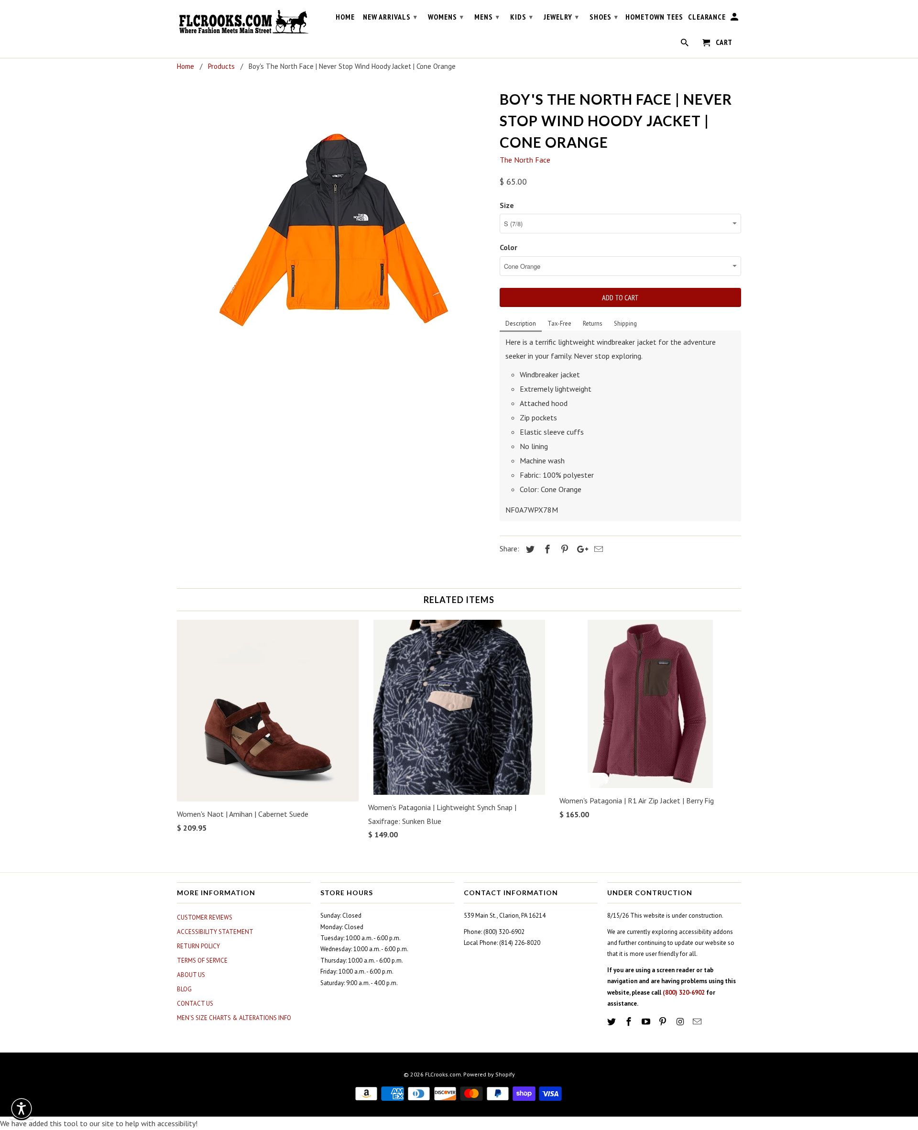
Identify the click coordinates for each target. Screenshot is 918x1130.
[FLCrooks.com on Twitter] (612, 1021)
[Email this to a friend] (597, 549)
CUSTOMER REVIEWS (204, 917)
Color (508, 247)
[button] (21, 1108)
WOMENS (446, 17)
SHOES (604, 17)
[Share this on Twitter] (528, 549)
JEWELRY (561, 17)
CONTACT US (195, 1003)
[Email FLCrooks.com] (698, 1021)
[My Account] (735, 18)
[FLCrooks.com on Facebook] (629, 1021)
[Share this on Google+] (580, 549)
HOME (345, 17)
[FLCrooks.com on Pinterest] (663, 1021)
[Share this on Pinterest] (563, 549)
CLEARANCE (707, 17)
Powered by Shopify (489, 1074)
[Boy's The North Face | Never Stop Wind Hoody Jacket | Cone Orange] (333, 230)
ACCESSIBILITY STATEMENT (215, 932)
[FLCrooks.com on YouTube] (647, 1021)
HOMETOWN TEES (654, 17)
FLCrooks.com (443, 1074)
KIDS (521, 17)
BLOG (184, 989)
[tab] (521, 324)
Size (507, 205)
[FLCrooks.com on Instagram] (681, 1021)
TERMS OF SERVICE (202, 960)
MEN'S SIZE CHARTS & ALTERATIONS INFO (234, 1018)
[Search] (685, 44)
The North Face (525, 160)
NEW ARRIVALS (390, 17)
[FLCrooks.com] (244, 22)
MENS (487, 17)
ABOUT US (191, 975)
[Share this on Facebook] (546, 549)
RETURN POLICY (198, 946)
